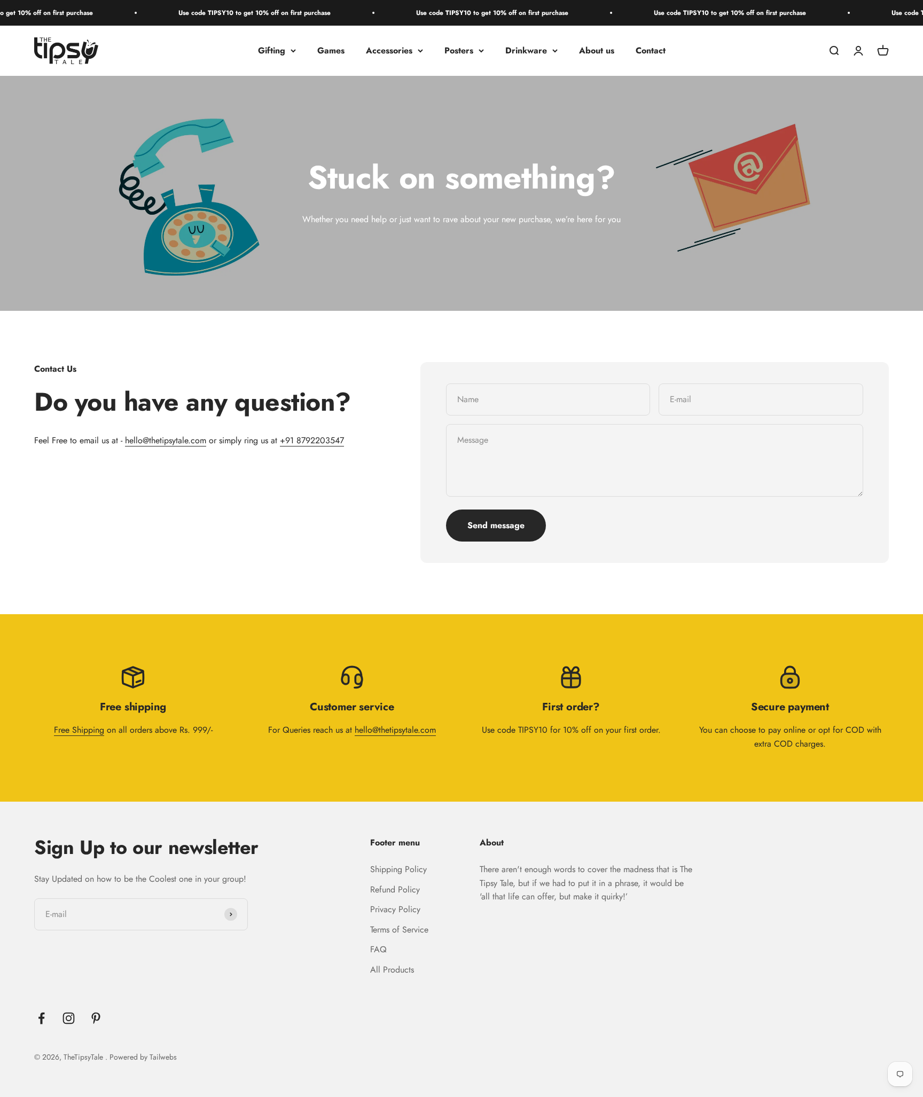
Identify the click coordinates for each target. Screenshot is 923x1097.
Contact (651, 50)
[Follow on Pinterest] (96, 1018)
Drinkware (526, 50)
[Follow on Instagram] (68, 1018)
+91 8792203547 (312, 440)
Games (331, 50)
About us (596, 50)
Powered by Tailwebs (143, 1057)
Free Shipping (79, 730)
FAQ (378, 949)
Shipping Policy (398, 869)
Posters (458, 50)
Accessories (389, 50)
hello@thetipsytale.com (165, 440)
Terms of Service (399, 929)
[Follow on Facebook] (41, 1018)
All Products (392, 969)
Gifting (271, 50)
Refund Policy (395, 889)
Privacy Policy (395, 909)
